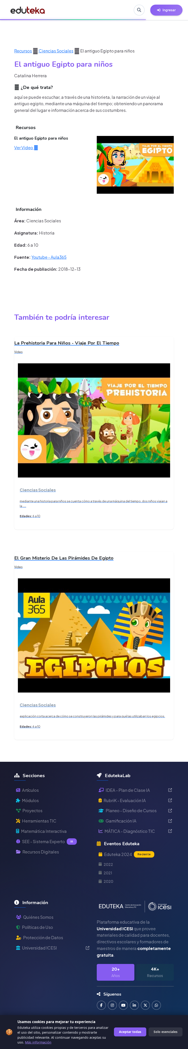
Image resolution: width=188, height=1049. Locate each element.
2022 (108, 864)
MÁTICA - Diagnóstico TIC (130, 831)
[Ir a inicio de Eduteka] (28, 10)
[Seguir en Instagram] (112, 1005)
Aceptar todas (130, 1032)
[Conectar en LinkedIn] (134, 1005)
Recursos (23, 50)
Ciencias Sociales (55, 50)
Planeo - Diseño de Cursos (131, 810)
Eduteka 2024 (127, 854)
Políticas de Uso (37, 927)
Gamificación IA (121, 820)
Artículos (30, 790)
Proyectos (32, 810)
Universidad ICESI (39, 947)
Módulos (30, 800)
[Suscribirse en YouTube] (123, 1005)
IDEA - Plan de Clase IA (128, 790)
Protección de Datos (43, 937)
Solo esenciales (165, 1032)
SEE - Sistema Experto (47, 841)
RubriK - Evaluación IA (125, 800)
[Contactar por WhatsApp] (156, 1005)
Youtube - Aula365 (48, 257)
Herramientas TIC (39, 820)
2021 (108, 873)
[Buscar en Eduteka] (139, 10)
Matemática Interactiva (44, 831)
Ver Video (24, 147)
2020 (108, 881)
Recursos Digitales (40, 851)
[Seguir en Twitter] (145, 1005)
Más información (38, 1042)
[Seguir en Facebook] (101, 1005)
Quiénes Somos (38, 917)
